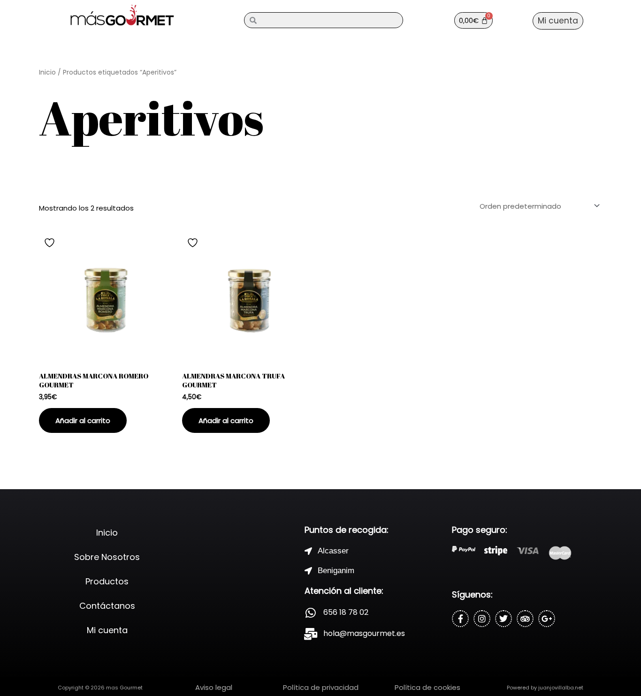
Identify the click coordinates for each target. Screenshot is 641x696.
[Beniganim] (308, 571)
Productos (107, 581)
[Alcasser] (308, 551)
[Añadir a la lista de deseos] (51, 243)
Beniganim (336, 570)
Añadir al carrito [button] (82, 420)
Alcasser (333, 550)
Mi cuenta (107, 630)
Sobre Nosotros (107, 557)
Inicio (47, 72)
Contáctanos (107, 606)
